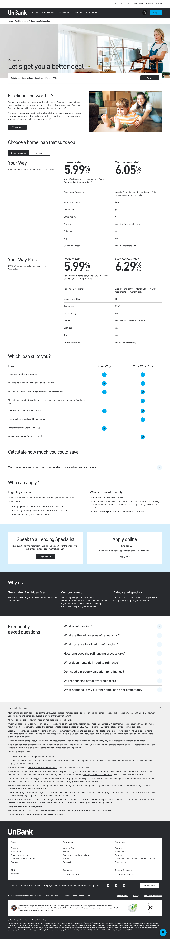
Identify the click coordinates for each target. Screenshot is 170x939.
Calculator (39, 78)
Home (10, 21)
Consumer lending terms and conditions (121, 778)
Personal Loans (64, 12)
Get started (15, 78)
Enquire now (45, 556)
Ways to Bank (69, 848)
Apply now (125, 556)
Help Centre (138, 3)
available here (104, 810)
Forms (66, 858)
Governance (120, 862)
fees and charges (41, 923)
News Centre (121, 851)
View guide (17, 127)
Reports (118, 848)
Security (67, 851)
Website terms (122, 896)
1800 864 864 (72, 874)
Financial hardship (19, 855)
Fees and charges (115, 713)
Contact (149, 3)
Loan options (27, 78)
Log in (156, 12)
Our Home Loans (21, 21)
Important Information (153, 896)
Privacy (136, 896)
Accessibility (69, 862)
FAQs (55, 78)
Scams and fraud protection (76, 855)
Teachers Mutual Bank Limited (35, 920)
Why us (48, 78)
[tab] (18, 153)
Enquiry (14, 862)
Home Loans (48, 12)
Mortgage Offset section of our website (84, 781)
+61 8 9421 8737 (126, 874)
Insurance (78, 12)
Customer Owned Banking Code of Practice (135, 858)
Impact (128, 3)
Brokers (159, 3)
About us (118, 3)
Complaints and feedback (23, 858)
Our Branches (149, 885)
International (91, 12)
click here (58, 814)
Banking (35, 12)
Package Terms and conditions (129, 734)
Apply (149, 78)
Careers (118, 855)
